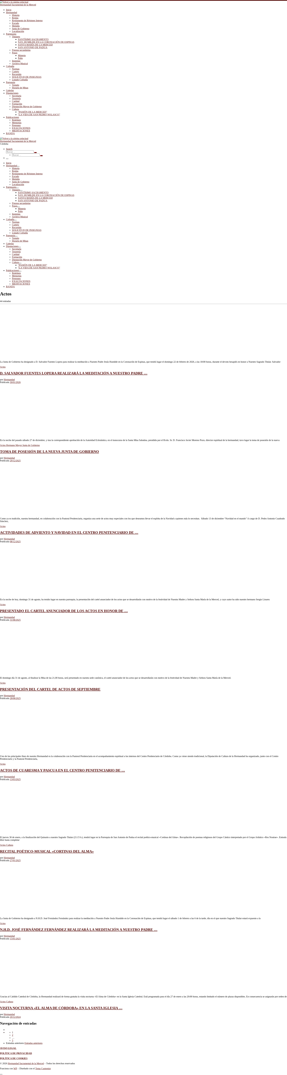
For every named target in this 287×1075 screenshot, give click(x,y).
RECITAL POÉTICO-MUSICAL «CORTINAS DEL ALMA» (47, 851)
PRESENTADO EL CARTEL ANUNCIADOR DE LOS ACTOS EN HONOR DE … (64, 611)
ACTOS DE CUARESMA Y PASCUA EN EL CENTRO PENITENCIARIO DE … (62, 770)
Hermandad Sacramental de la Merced (26, 1063)
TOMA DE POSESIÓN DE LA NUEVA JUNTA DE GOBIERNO (49, 452)
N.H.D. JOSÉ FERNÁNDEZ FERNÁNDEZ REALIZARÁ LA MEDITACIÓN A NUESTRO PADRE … (78, 930)
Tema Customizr (43, 1068)
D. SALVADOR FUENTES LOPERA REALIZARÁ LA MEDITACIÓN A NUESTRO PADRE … (73, 373)
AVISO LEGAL (8, 1048)
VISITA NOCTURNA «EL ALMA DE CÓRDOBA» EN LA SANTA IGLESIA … (61, 1008)
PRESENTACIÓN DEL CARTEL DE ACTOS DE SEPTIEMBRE (50, 689)
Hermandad (9, 379)
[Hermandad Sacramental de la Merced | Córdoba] (14, 2)
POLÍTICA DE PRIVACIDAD (16, 1053)
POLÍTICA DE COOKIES (14, 1058)
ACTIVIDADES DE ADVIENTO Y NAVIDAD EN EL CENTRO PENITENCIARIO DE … (69, 532)
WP (15, 1068)
